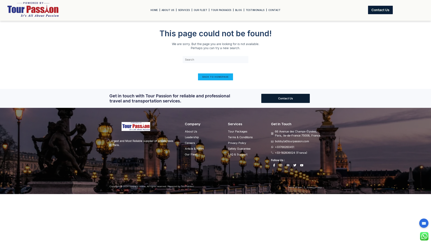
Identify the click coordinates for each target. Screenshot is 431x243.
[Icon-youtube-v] (302, 165)
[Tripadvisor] (288, 165)
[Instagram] (281, 165)
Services (184, 10)
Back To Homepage (215, 76)
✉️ (424, 223)
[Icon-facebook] (274, 165)
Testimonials (255, 10)
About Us (168, 10)
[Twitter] (295, 165)
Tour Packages (221, 10)
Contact (274, 10)
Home (154, 10)
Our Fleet (200, 10)
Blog (238, 10)
